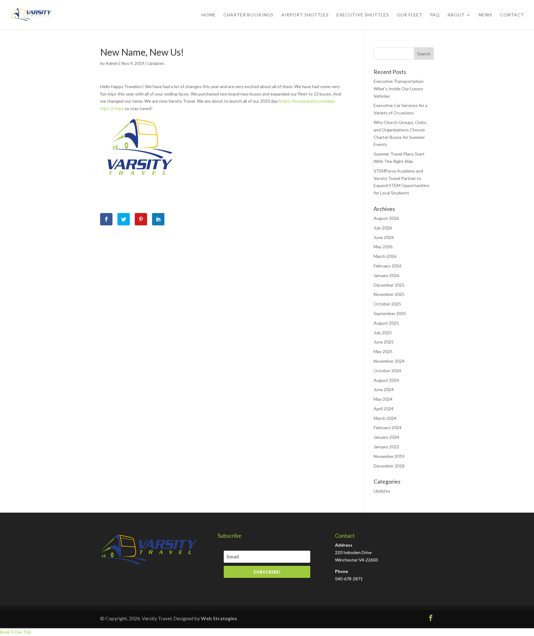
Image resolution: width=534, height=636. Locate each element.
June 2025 (384, 341)
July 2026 (383, 227)
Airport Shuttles (305, 15)
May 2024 (383, 399)
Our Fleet (409, 15)
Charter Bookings (248, 15)
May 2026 (383, 246)
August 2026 (386, 218)
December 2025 (389, 285)
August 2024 (386, 380)
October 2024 (387, 370)
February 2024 (387, 427)
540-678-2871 (349, 578)
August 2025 (386, 323)
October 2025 (387, 303)
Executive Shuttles (363, 15)
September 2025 (390, 313)
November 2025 (389, 294)
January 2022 (386, 446)
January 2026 (386, 275)
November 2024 (389, 361)
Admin (112, 63)
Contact (512, 15)
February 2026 (387, 265)
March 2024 (385, 418)
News (485, 15)
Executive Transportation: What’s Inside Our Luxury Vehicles (399, 89)
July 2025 (383, 332)
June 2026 (384, 237)
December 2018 (389, 465)
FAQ (435, 15)
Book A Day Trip (15, 631)
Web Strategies (219, 618)
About (456, 15)
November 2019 (389, 456)
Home (208, 15)
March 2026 (385, 256)
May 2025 (383, 351)
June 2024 (384, 389)
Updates (156, 63)
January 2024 (386, 437)
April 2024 (383, 408)
